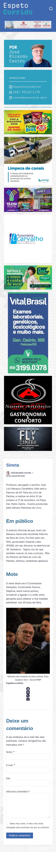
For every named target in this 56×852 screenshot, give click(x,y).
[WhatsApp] (28, 695)
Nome (10, 752)
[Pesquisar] (51, 8)
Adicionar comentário (17, 791)
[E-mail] (28, 699)
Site (8, 778)
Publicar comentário (19, 835)
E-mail (10, 765)
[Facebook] (28, 688)
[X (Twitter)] (28, 692)
